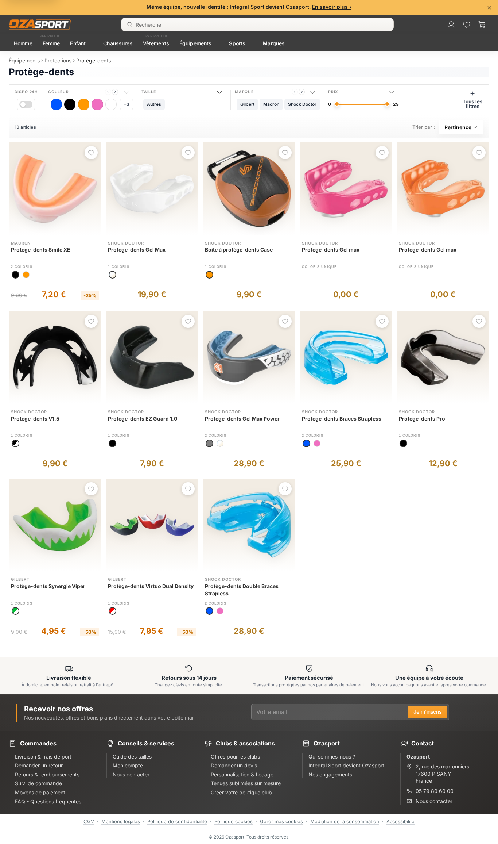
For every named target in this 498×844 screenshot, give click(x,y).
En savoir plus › (331, 7)
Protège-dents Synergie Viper (48, 586)
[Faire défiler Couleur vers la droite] (115, 92)
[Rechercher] (130, 24)
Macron (21, 243)
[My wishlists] (466, 24)
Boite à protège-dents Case (239, 249)
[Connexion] (451, 24)
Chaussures (117, 43)
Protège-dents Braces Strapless (341, 418)
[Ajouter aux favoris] (91, 152)
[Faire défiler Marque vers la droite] (302, 92)
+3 (126, 104)
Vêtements (156, 43)
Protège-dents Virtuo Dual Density (151, 586)
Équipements (195, 43)
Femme (51, 43)
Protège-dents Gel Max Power (242, 418)
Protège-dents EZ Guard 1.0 (142, 418)
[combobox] (257, 24)
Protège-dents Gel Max (137, 249)
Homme (23, 43)
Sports (237, 43)
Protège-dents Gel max (330, 249)
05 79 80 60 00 (435, 791)
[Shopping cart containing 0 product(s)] (482, 24)
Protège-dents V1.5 (35, 418)
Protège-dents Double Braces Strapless (242, 589)
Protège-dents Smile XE (40, 249)
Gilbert (20, 579)
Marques (274, 43)
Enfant (78, 43)
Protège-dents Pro (422, 418)
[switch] (26, 104)
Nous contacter (434, 801)
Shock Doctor (126, 243)
